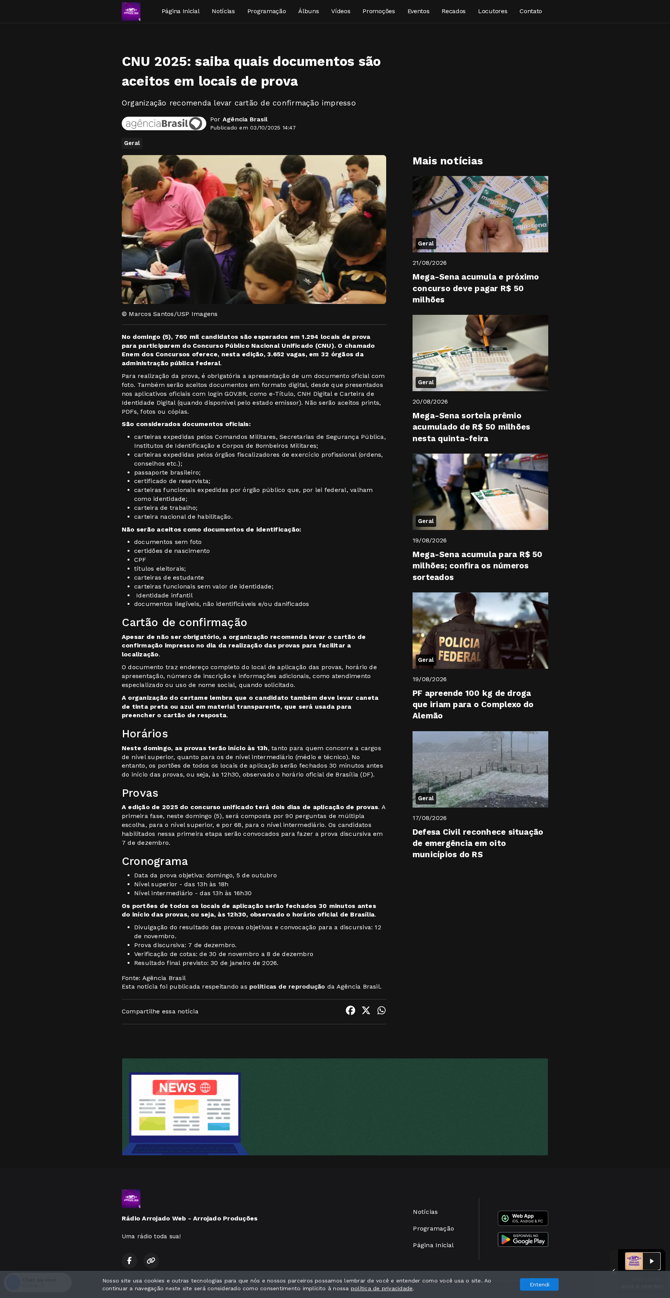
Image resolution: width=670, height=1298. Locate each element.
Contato (531, 11)
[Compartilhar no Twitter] (366, 1012)
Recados (454, 11)
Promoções (379, 11)
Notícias (223, 11)
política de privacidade (382, 1288)
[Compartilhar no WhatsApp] (381, 1012)
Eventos (419, 11)
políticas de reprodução (287, 986)
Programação (266, 11)
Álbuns (308, 11)
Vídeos (340, 11)
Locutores (492, 11)
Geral (132, 143)
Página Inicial (181, 11)
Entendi (539, 1284)
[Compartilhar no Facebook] (350, 1012)
